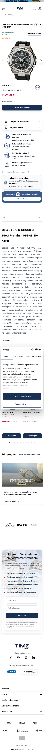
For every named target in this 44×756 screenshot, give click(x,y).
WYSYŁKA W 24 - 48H (34, 33)
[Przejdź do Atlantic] (10, 524)
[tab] (22, 217)
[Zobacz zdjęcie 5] (26, 78)
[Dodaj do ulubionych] (40, 25)
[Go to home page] (19, 8)
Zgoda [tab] (7, 356)
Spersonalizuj (20, 404)
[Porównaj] (35, 25)
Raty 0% (25, 121)
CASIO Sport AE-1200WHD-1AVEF (8, 414)
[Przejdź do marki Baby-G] (22, 525)
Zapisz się (22, 615)
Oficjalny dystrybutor (10, 90)
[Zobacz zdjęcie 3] (20, 78)
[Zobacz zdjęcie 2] (17, 78)
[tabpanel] (22, 278)
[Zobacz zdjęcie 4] (23, 78)
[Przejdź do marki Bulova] (34, 524)
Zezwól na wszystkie (22, 396)
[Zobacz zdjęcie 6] (29, 78)
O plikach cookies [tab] (34, 356)
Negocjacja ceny (25, 127)
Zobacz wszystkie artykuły (30, 454)
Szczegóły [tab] (18, 356)
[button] (6, 38)
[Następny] (41, 61)
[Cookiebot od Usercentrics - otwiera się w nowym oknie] (31, 349)
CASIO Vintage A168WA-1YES (31, 414)
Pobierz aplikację (22, 199)
